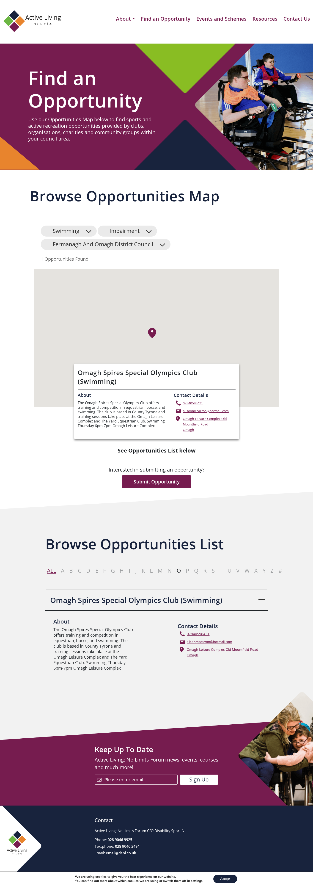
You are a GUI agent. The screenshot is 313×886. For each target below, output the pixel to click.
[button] (152, 333)
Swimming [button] (66, 231)
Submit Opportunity (157, 481)
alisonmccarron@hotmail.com (206, 411)
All (51, 570)
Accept (225, 879)
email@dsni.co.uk (120, 853)
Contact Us (296, 19)
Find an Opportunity (165, 19)
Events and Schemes (221, 19)
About (123, 19)
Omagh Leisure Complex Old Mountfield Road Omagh (205, 424)
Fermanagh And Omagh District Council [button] (103, 244)
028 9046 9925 (119, 839)
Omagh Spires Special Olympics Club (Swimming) (136, 600)
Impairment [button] (125, 231)
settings (197, 881)
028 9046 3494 (127, 846)
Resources (265, 19)
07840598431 (193, 403)
